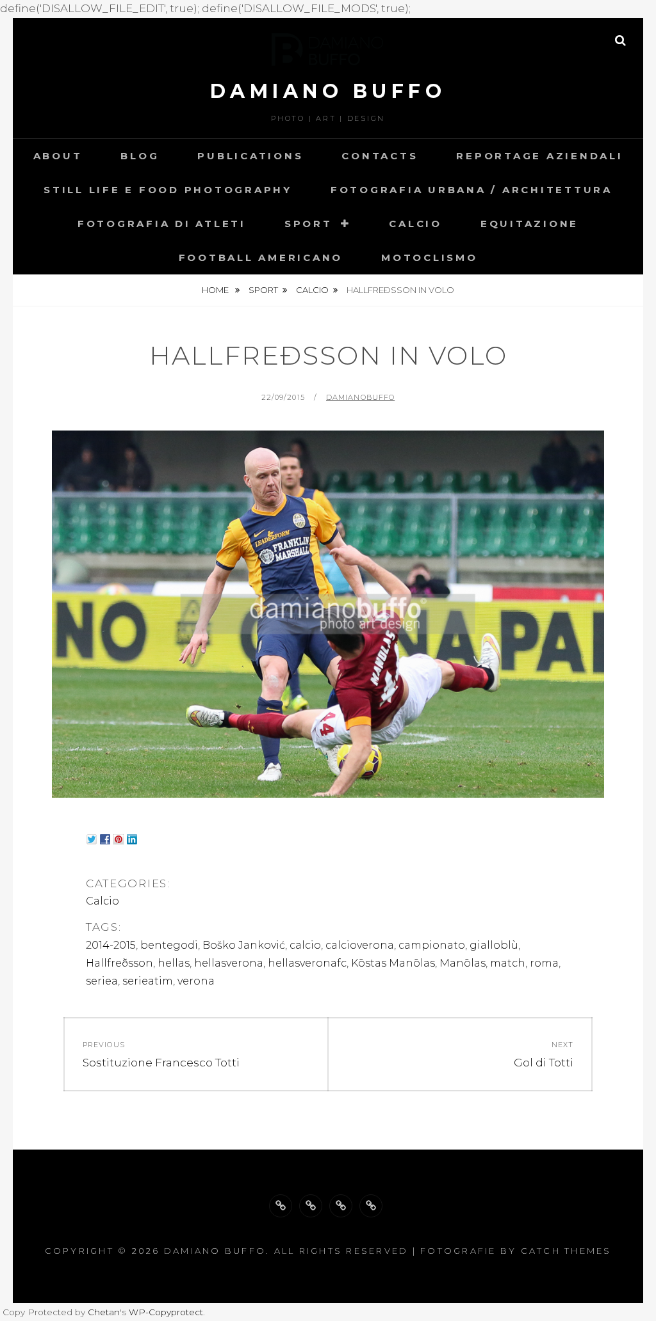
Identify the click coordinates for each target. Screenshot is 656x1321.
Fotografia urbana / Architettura (471, 190)
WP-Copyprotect (166, 1312)
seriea (102, 981)
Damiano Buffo (328, 91)
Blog (139, 156)
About (58, 156)
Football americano (261, 257)
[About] (280, 1205)
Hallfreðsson (119, 963)
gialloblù (494, 945)
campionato (431, 945)
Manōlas (462, 963)
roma (544, 963)
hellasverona (228, 963)
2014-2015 (111, 945)
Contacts (379, 156)
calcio (305, 945)
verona (196, 981)
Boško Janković (243, 945)
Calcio (415, 224)
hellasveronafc (307, 963)
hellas (174, 963)
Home (216, 290)
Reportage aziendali (539, 156)
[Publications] (340, 1205)
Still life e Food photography (168, 190)
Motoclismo (429, 257)
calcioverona (359, 945)
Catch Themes (566, 1251)
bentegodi (169, 945)
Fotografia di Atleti (162, 224)
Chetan (104, 1312)
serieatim (147, 981)
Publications (250, 156)
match (507, 963)
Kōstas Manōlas (393, 963)
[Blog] (310, 1205)
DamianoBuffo (360, 397)
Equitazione (529, 224)
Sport (308, 224)
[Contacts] (370, 1205)
